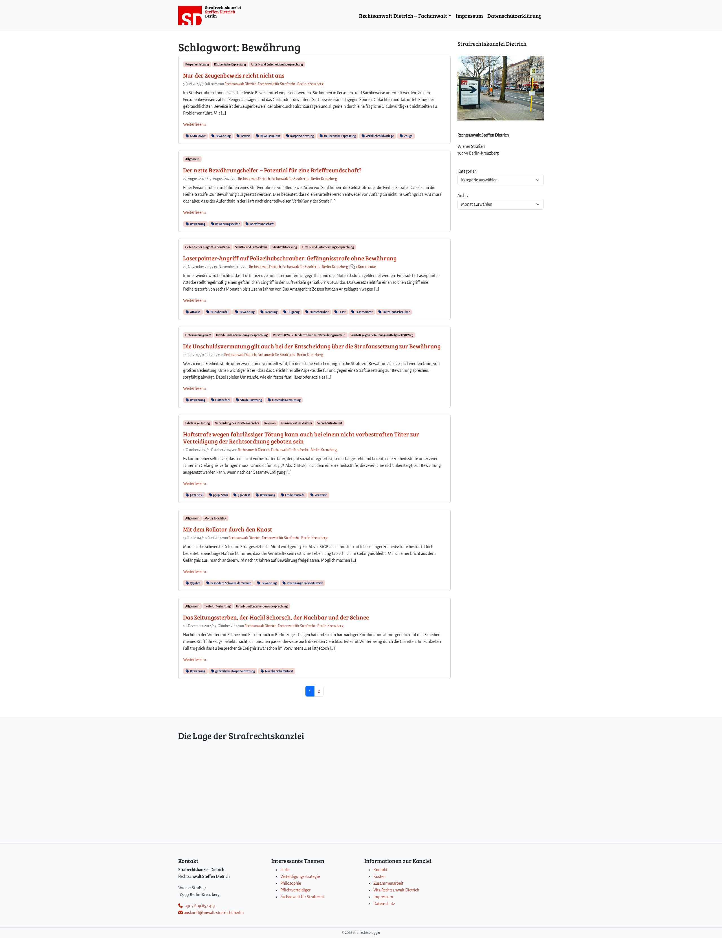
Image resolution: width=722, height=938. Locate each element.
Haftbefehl (222, 400)
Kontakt (380, 869)
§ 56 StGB (243, 495)
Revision (270, 423)
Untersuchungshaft (198, 335)
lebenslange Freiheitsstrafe (304, 583)
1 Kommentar (366, 267)
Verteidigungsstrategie (300, 876)
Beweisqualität (270, 136)
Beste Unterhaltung (217, 606)
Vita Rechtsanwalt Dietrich (396, 890)
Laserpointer (364, 312)
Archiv (462, 195)
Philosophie (290, 883)
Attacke (195, 312)
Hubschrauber (319, 312)
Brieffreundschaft (261, 224)
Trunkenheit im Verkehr (296, 423)
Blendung (271, 312)
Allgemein (192, 159)
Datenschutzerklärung (514, 15)
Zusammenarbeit (388, 883)
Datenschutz (384, 903)
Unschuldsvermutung (286, 400)
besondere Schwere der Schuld (230, 583)
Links (284, 869)
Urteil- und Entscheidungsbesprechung (277, 64)
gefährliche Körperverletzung (235, 671)
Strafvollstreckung (284, 247)
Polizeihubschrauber (396, 312)
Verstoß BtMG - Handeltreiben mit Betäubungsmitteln (309, 335)
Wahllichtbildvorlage (379, 136)
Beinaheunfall (219, 312)
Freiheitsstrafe (295, 495)
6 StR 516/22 (198, 136)
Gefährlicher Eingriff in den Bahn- (207, 247)
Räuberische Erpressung (230, 64)
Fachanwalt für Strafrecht (302, 897)
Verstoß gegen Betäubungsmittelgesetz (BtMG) (382, 335)
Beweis (245, 136)
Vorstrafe (320, 495)
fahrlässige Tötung (197, 423)
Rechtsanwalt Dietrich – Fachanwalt (403, 15)
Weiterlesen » (194, 124)
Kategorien (467, 171)
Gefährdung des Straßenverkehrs (237, 423)
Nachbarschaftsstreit (279, 671)
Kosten (379, 876)
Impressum (469, 15)
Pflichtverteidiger (295, 890)
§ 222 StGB (196, 495)
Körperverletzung (197, 64)
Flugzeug (293, 312)
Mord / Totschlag (215, 518)
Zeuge (408, 136)
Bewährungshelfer (227, 224)
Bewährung (223, 136)
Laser (341, 312)
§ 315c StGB (220, 495)
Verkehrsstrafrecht (329, 423)
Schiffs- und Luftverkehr (251, 247)
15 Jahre (195, 583)
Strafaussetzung (251, 400)
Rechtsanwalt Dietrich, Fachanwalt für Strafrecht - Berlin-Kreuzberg (273, 84)
